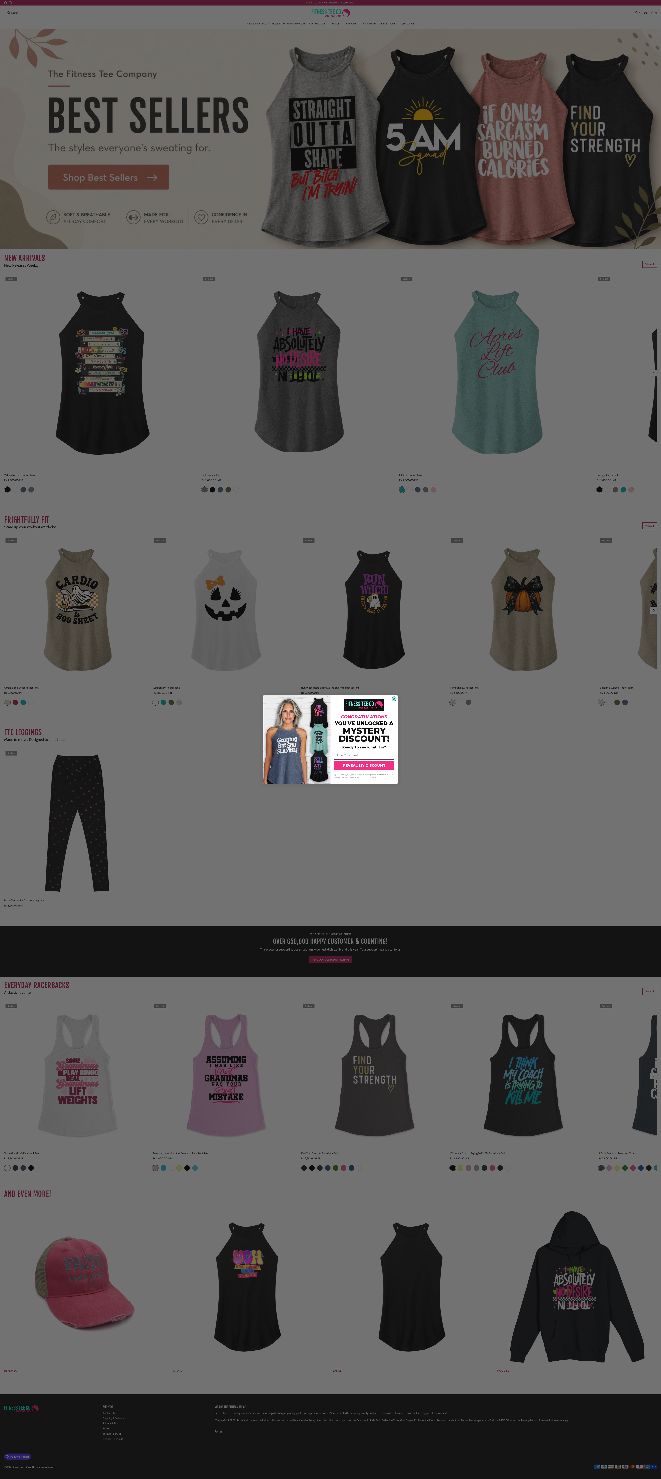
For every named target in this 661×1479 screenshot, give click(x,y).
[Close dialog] (394, 699)
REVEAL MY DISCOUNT (364, 765)
